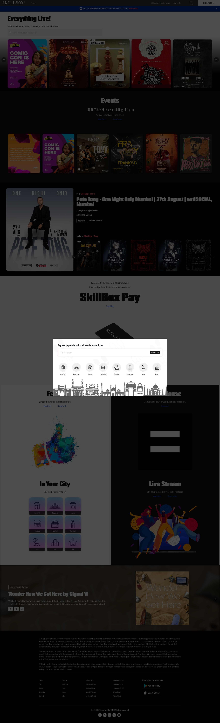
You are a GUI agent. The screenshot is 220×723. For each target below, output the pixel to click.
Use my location (155, 352)
